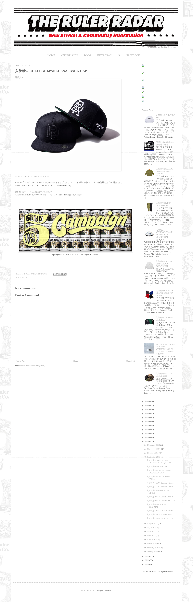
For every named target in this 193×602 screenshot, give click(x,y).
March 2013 (152, 543)
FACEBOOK (133, 55)
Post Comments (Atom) (35, 366)
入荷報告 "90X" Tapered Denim (160, 487)
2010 (147, 564)
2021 (147, 410)
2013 (147, 441)
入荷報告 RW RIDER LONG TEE (161, 501)
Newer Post (20, 361)
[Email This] (54, 274)
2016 (147, 430)
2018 (147, 422)
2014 (147, 437)
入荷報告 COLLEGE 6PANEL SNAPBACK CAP (159, 471)
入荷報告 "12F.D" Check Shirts (160, 511)
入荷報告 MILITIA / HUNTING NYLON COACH (164, 171)
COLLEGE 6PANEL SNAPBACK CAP (32, 176)
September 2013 (154, 457)
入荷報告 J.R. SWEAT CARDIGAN (165, 319)
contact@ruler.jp (51, 195)
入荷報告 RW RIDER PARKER (160, 497)
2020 (147, 413)
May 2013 (151, 535)
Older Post (130, 361)
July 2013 (151, 527)
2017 (147, 425)
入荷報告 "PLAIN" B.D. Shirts (159, 515)
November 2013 (154, 449)
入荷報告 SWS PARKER (157, 467)
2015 (147, 434)
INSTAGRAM (104, 55)
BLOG (87, 55)
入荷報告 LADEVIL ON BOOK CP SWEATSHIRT (164, 263)
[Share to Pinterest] (65, 274)
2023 (147, 401)
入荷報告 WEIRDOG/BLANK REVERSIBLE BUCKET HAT (164, 233)
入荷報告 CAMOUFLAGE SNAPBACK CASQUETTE (159, 461)
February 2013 (153, 547)
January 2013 (152, 551)
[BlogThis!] (57, 274)
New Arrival (26, 278)
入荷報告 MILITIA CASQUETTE (164, 375)
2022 (147, 406)
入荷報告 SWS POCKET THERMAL (157, 506)
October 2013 (153, 453)
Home (75, 361)
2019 (147, 418)
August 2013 (152, 523)
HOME (51, 55)
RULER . (28, 192)
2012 (147, 556)
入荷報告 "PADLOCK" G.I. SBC (160, 518)
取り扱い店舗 (45, 192)
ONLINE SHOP (69, 55)
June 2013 (151, 531)
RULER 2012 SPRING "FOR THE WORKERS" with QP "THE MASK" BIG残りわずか (165, 349)
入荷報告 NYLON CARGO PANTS (163, 204)
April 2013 (152, 539)
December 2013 (153, 445)
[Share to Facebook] (62, 274)
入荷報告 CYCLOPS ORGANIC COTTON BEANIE (164, 293)
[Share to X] (59, 274)
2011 (147, 560)
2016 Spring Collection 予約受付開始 (165, 143)
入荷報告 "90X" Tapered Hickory (160, 483)
